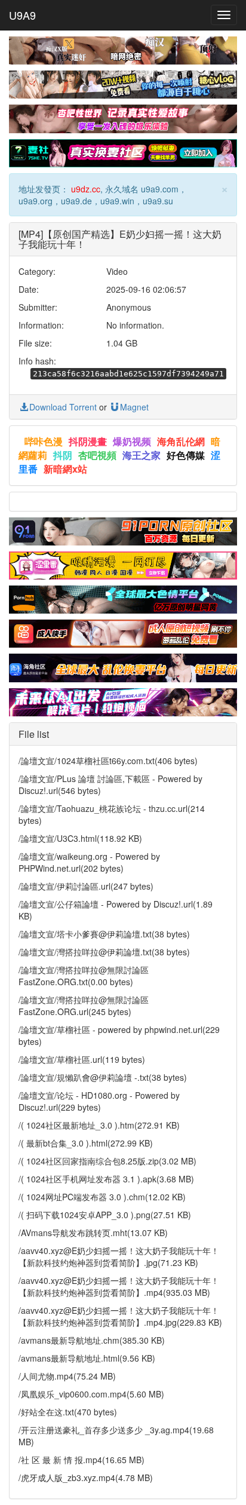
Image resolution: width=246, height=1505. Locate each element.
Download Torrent (63, 407)
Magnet (134, 407)
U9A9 (22, 15)
